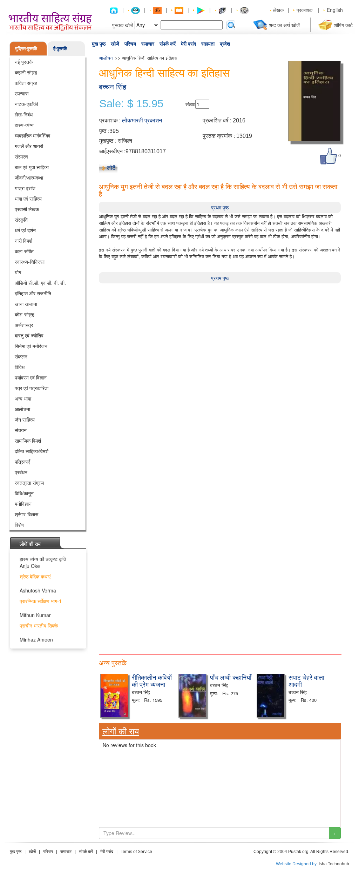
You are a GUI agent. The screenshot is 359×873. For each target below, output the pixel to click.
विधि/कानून (24, 493)
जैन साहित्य (25, 419)
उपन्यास (21, 93)
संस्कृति (21, 219)
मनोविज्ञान (23, 503)
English (335, 9)
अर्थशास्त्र (24, 324)
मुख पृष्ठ (99, 44)
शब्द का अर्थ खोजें (284, 24)
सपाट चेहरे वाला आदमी (306, 680)
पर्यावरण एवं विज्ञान (31, 377)
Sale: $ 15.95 (131, 104)
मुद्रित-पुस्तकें (26, 48)
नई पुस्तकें (24, 61)
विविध (20, 366)
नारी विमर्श (23, 240)
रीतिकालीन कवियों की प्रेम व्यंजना (152, 680)
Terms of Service (136, 851)
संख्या (190, 104)
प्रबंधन (21, 472)
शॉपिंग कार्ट (343, 24)
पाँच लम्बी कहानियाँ (230, 676)
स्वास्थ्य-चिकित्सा (30, 261)
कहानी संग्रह (26, 72)
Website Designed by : (297, 863)
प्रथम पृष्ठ (220, 207)
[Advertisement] (220, 332)
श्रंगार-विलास (26, 514)
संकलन (21, 356)
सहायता (208, 44)
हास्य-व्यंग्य (24, 124)
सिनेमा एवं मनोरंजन (31, 345)
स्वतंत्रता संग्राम (29, 482)
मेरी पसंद (188, 44)
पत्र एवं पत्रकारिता (31, 387)
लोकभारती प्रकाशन (142, 120)
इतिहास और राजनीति (33, 293)
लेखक (278, 9)
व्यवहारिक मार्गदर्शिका (32, 135)
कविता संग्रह (26, 82)
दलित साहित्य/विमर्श (31, 451)
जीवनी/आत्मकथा (29, 177)
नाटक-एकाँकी (26, 103)
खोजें (115, 44)
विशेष (19, 524)
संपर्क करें (168, 44)
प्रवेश (225, 44)
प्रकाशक (304, 9)
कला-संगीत (24, 251)
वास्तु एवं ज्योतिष (29, 335)
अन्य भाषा (23, 398)
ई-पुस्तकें (60, 48)
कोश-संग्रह (24, 314)
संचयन (21, 430)
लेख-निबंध (24, 114)
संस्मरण (21, 156)
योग (18, 272)
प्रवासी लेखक (27, 209)
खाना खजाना (26, 303)
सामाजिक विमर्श (28, 440)
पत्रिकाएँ (22, 461)
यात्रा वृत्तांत (25, 188)
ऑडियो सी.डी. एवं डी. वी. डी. (40, 282)
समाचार (147, 44)
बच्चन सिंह (112, 87)
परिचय (130, 44)
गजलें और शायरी (29, 145)
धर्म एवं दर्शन (25, 230)
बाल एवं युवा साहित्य (32, 166)
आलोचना (22, 408)
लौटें (111, 168)
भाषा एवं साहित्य (28, 198)
